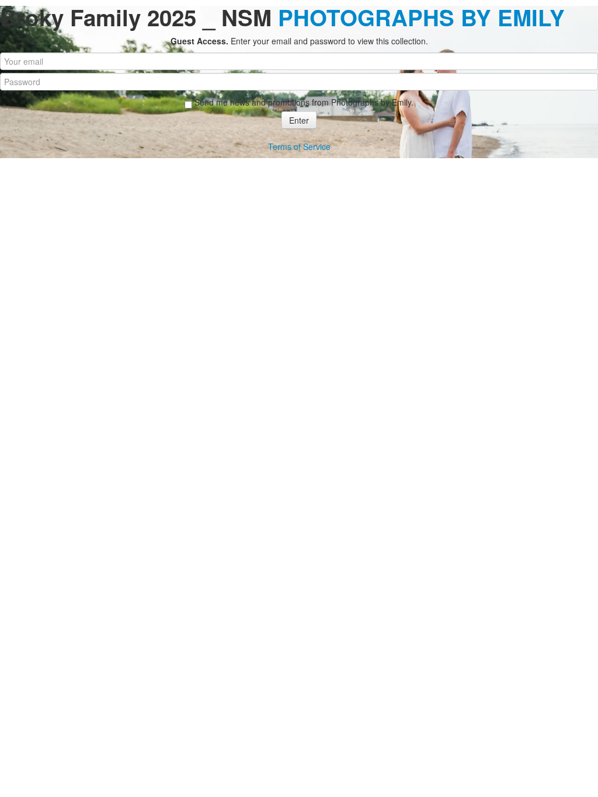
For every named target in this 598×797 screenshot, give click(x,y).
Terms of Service (299, 146)
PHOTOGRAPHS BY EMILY (421, 17)
